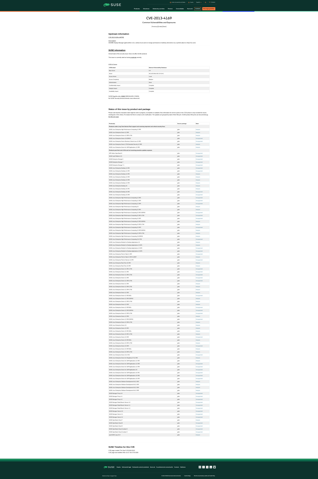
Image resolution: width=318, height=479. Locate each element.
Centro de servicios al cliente (178, 2)
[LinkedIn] (211, 467)
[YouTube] (200, 467)
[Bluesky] (214, 467)
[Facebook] (203, 467)
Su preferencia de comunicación (164, 467)
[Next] (164, 26)
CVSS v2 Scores (112, 64)
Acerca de (152, 467)
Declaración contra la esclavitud (140, 467)
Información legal (126, 467)
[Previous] (155, 26)
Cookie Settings (187, 475)
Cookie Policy (212, 475)
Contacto (197, 8)
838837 (123, 96)
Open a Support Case (112, 475)
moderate (133, 57)
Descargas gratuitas (208, 8)
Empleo (119, 467)
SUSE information (116, 50)
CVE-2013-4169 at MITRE (116, 37)
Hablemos (183, 467)
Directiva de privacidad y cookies (200, 475)
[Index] (160, 26)
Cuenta (191, 2)
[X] (207, 467)
